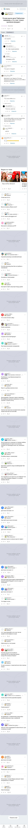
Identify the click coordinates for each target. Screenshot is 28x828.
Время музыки (11, 527)
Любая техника (11, 440)
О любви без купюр (13, 725)
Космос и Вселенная (13, 325)
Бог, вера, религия (12, 214)
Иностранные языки (12, 254)
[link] (10, 181)
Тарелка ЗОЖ (10, 577)
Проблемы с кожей (12, 474)
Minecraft (9, 463)
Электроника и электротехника (14, 375)
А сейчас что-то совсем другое (14, 695)
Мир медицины (11, 537)
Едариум (10, 14)
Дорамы (10, 589)
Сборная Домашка (12, 275)
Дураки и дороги (12, 344)
